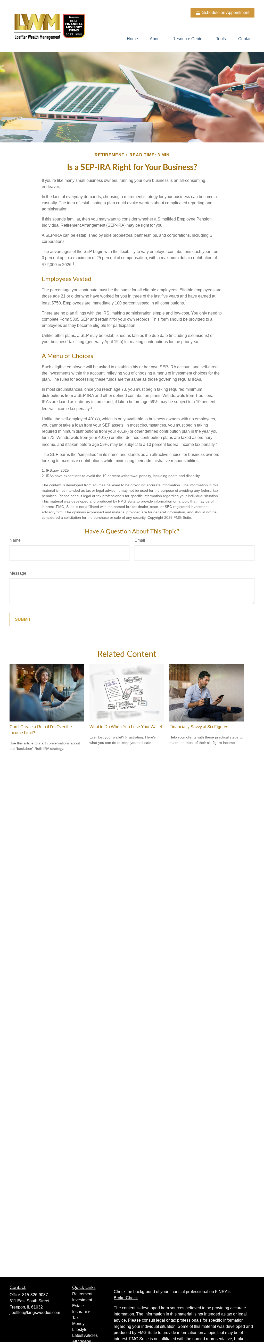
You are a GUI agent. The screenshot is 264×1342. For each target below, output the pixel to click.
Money (78, 1323)
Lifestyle (79, 1329)
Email (140, 540)
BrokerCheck (126, 1298)
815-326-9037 (35, 1295)
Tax (75, 1317)
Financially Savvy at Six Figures (198, 727)
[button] (132, 38)
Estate (78, 1306)
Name (15, 540)
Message (18, 573)
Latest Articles (85, 1335)
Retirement (82, 1294)
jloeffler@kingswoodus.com (35, 1312)
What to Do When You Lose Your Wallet (125, 727)
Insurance (81, 1312)
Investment (82, 1300)
